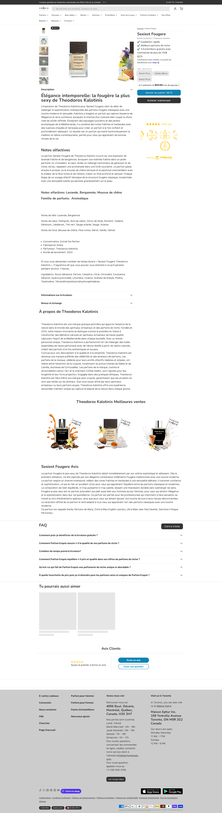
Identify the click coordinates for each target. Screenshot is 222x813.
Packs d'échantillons (82, 709)
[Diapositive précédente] (54, 54)
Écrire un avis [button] (133, 660)
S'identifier (179, 2)
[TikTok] (40, 791)
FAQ (41, 716)
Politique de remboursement (83, 798)
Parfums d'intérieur (148, 15)
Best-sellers (70, 15)
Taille (144, 69)
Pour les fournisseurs (168, 798)
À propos (68, 21)
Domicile (140, 28)
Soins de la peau (128, 15)
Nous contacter (47, 709)
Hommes (95, 15)
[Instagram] (44, 791)
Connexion (45, 702)
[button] (159, 85)
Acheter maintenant (159, 100)
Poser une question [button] (133, 666)
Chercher (44, 723)
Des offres (166, 15)
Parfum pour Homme (82, 696)
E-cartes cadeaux (49, 696)
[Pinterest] (51, 791)
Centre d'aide (172, 526)
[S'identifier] (174, 8)
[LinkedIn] (54, 791)
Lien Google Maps (116, 779)
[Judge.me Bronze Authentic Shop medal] (166, 135)
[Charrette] (180, 8)
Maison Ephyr (164, 706)
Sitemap (42, 801)
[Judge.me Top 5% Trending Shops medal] (153, 146)
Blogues (42, 21)
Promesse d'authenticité (149, 798)
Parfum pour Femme (82, 702)
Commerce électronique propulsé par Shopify (135, 810)
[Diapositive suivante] (130, 54)
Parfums (42, 15)
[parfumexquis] (44, 9)
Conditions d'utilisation (61, 798)
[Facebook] (47, 791)
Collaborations (45, 798)
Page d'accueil (47, 730)
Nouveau (55, 15)
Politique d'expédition (105, 798)
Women (83, 15)
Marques (55, 21)
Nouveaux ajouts (80, 716)
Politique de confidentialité (127, 798)
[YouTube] (58, 791)
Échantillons (110, 15)
